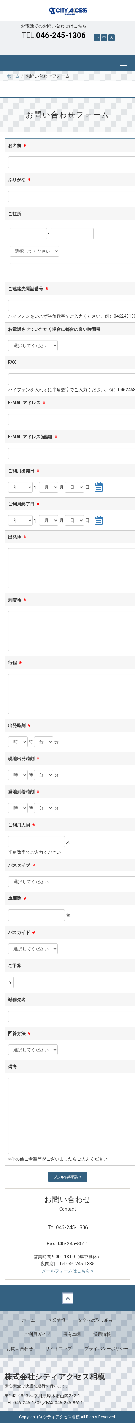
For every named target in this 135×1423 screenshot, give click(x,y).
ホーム (13, 76)
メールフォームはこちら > (68, 1270)
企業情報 (56, 1320)
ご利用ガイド (37, 1334)
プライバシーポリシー (106, 1348)
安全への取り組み (95, 1320)
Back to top (67, 1298)
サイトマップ (59, 1348)
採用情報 (102, 1334)
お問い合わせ (20, 1348)
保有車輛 (72, 1334)
